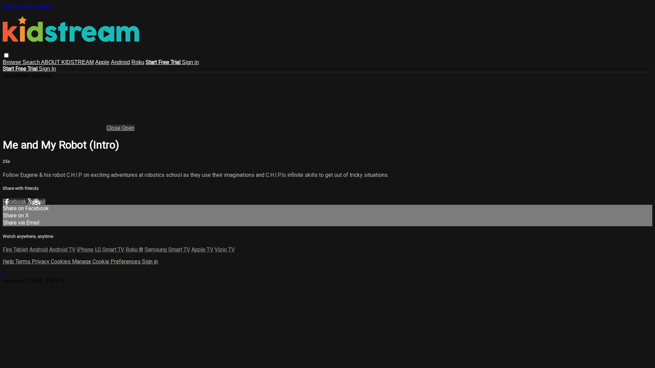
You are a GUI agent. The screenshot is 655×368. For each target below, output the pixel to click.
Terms (23, 261)
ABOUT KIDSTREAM (67, 62)
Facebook (15, 201)
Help (9, 261)
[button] (6, 55)
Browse (13, 62)
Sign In (47, 69)
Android (120, 62)
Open (128, 128)
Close (114, 128)
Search (32, 62)
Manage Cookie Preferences (107, 261)
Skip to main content (27, 6)
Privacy (41, 261)
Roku (137, 62)
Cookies (61, 261)
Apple (102, 62)
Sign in (190, 62)
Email (38, 201)
